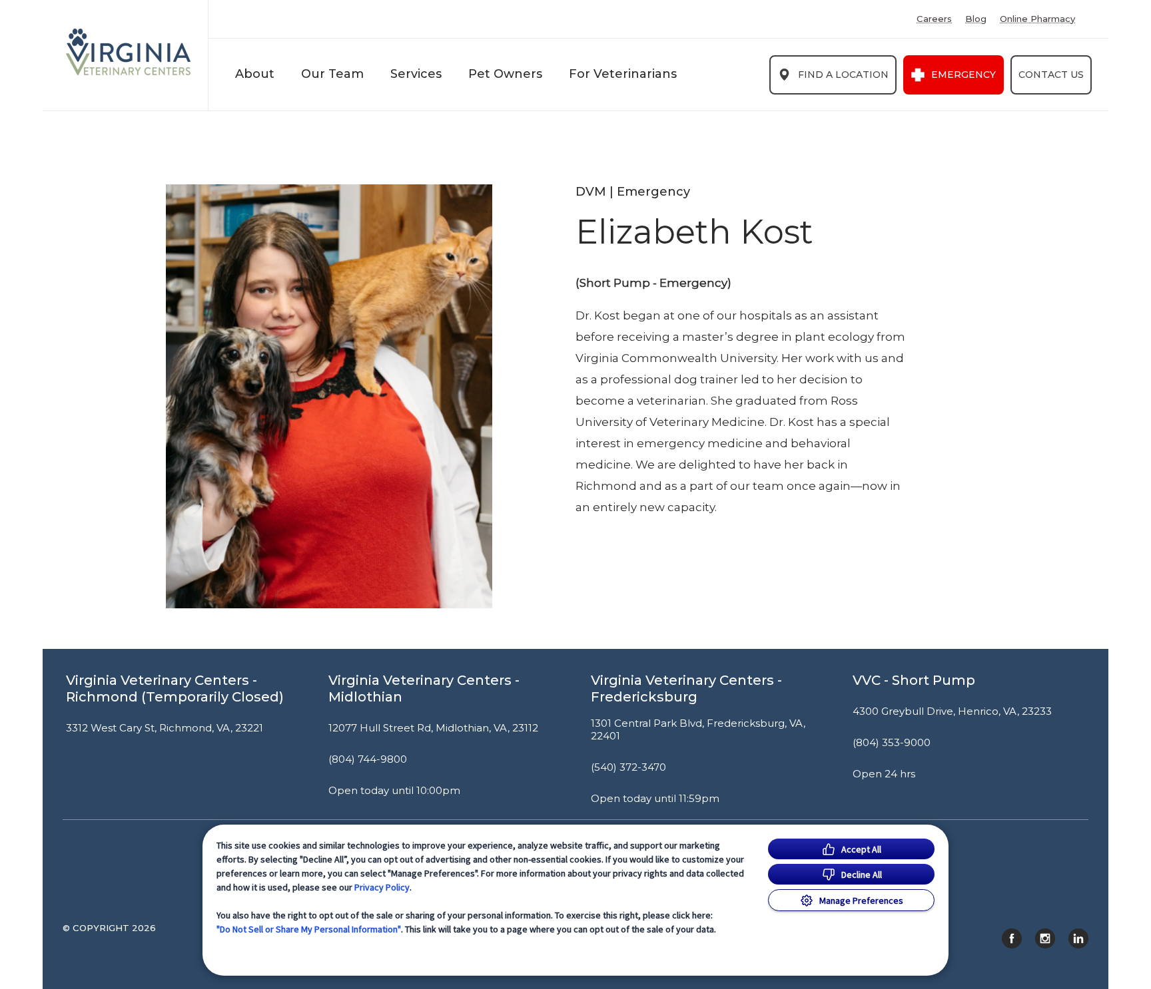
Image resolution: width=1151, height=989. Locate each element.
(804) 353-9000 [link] (892, 743)
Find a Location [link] (843, 75)
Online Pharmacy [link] (1037, 19)
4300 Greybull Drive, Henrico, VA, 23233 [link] (952, 711)
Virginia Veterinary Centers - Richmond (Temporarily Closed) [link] (175, 688)
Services (416, 74)
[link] (128, 52)
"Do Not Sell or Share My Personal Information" (308, 929)
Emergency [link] (963, 75)
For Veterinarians (623, 74)
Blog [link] (975, 19)
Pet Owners (505, 74)
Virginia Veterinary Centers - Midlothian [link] (424, 688)
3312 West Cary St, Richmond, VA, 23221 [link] (164, 728)
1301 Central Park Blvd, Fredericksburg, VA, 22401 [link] (698, 729)
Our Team (332, 74)
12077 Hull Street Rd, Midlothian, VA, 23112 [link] (433, 728)
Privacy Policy (382, 887)
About (254, 74)
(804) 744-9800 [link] (367, 759)
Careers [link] (934, 19)
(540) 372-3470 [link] (628, 767)
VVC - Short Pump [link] (914, 680)
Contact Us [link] (1051, 75)
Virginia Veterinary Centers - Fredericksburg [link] (686, 688)
